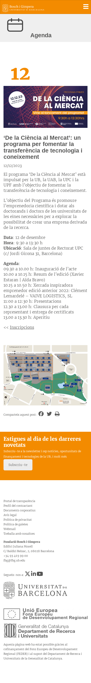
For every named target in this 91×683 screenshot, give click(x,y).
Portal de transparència (19, 501)
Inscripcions (22, 327)
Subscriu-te (18, 465)
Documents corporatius (19, 510)
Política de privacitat (18, 519)
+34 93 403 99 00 (16, 555)
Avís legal (10, 515)
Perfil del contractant (18, 505)
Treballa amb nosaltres (19, 533)
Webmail (10, 529)
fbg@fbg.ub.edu (14, 560)
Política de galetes (16, 524)
